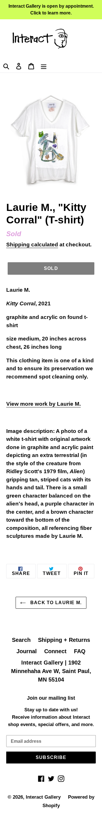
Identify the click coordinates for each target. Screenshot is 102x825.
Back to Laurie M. (55, 602)
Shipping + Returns (64, 640)
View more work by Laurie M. (43, 404)
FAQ (80, 651)
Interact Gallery (43, 797)
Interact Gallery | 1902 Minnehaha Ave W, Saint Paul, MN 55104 (51, 671)
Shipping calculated (32, 245)
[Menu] (43, 65)
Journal (26, 651)
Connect (55, 651)
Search (21, 640)
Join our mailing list (51, 698)
